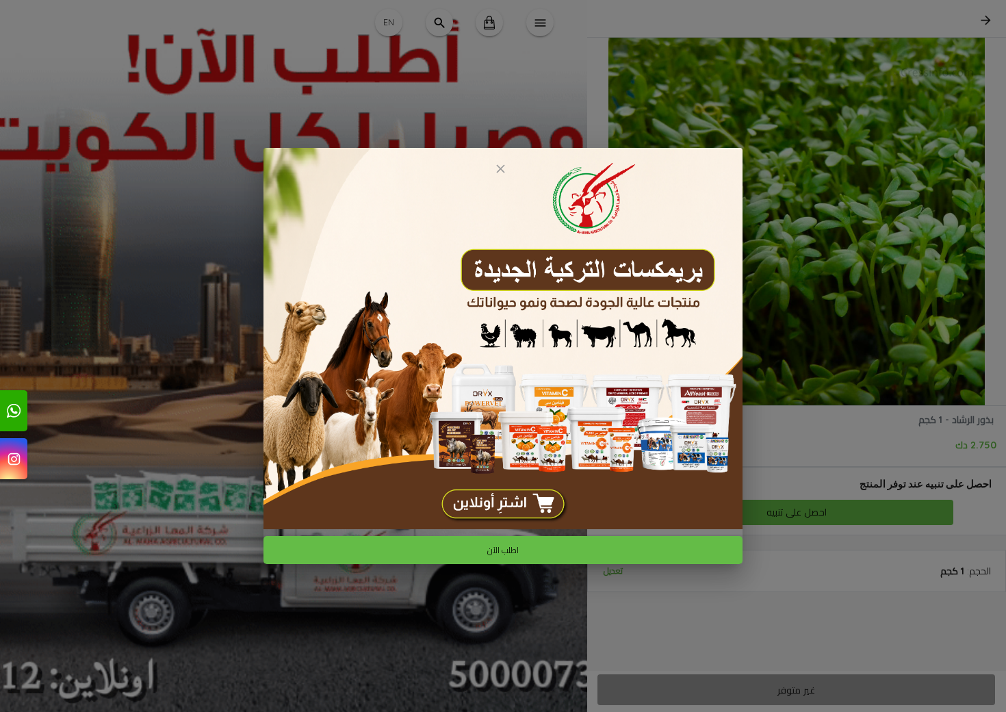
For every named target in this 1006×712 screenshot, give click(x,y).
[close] (500, 168)
